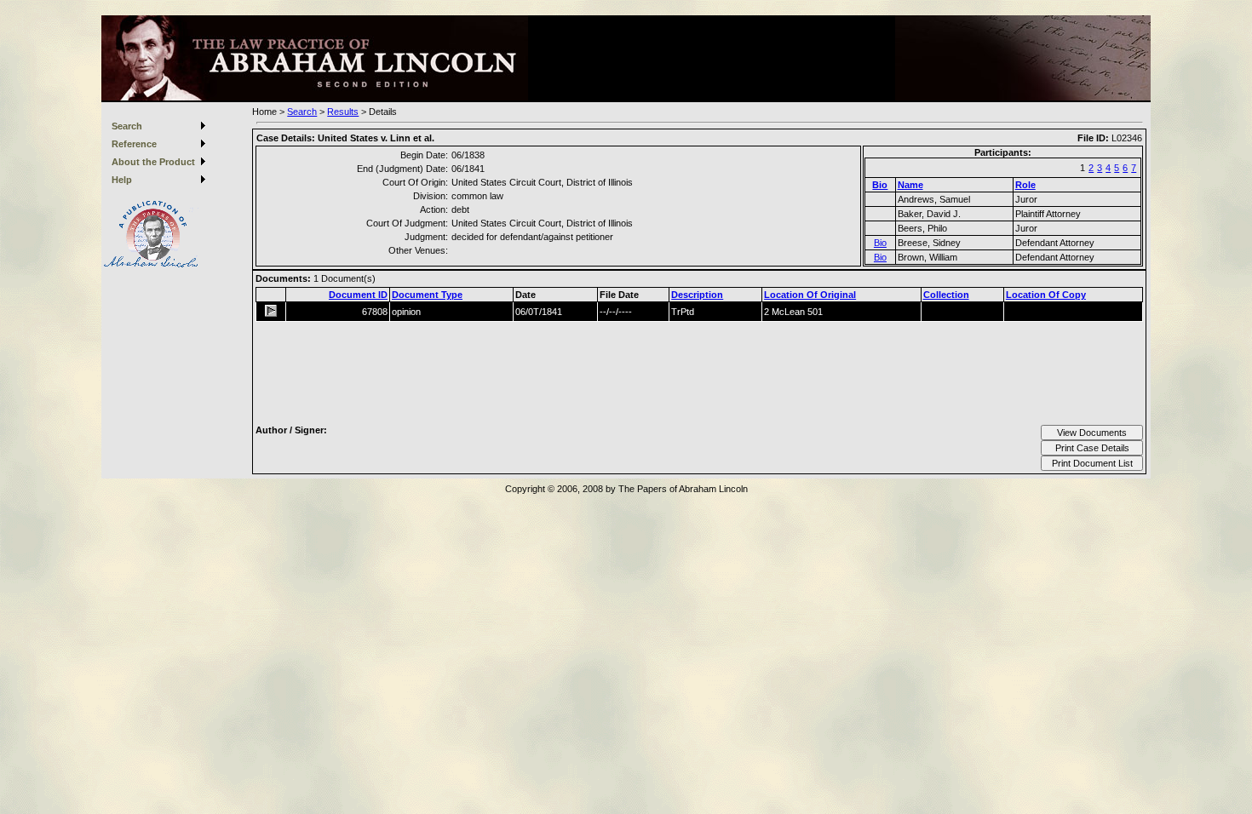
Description (697, 294)
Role (1025, 185)
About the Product (153, 162)
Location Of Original (810, 294)
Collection (946, 294)
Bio (879, 185)
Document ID (358, 294)
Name (910, 185)
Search (127, 126)
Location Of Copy (1046, 294)
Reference (134, 144)
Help (122, 180)
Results (343, 111)
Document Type (427, 294)
